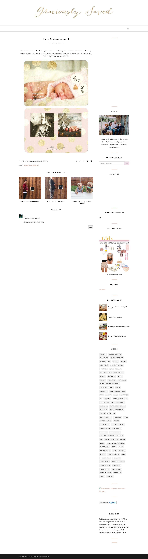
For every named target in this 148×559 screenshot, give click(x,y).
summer (116, 421)
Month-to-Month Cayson (117, 380)
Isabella (36, 165)
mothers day (104, 469)
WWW (107, 439)
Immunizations (105, 458)
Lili (25, 216)
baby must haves (106, 372)
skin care (110, 476)
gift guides (120, 402)
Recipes (102, 376)
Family (118, 387)
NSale (109, 421)
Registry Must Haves (115, 435)
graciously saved (119, 450)
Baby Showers (105, 398)
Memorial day (104, 461)
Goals (102, 443)
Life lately (111, 376)
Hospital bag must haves (116, 443)
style (126, 417)
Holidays (103, 354)
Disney (122, 439)
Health (102, 421)
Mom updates (119, 372)
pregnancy (117, 473)
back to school (105, 417)
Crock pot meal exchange (117, 336)
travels (118, 369)
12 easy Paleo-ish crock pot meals (117, 307)
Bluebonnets (117, 428)
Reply (90, 227)
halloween (117, 417)
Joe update (124, 395)
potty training (105, 473)
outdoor (114, 439)
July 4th (103, 435)
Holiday (103, 380)
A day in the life (113, 454)
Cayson (120, 376)
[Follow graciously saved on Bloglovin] (108, 503)
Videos (114, 447)
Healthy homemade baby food (118, 326)
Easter (102, 402)
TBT (101, 439)
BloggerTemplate (44, 556)
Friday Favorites (117, 358)
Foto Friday (104, 358)
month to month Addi (118, 391)
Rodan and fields (118, 461)
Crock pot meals (118, 424)
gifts (111, 369)
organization (105, 428)
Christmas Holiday (106, 387)
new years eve (116, 469)
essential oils (105, 465)
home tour (114, 406)
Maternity (116, 458)
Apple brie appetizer (115, 317)
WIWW (121, 447)
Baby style (104, 406)
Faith (115, 395)
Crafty (102, 413)
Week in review (117, 398)
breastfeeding (105, 450)
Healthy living (115, 432)
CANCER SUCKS (104, 424)
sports (102, 454)
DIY (126, 398)
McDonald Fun (105, 361)
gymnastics (116, 465)
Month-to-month (116, 365)
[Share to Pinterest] (91, 161)
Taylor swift (104, 447)
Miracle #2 (103, 391)
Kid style (110, 402)
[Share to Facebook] (83, 161)
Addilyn (108, 395)
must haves (104, 365)
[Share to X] (87, 161)
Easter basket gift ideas (114, 274)
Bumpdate (28, 165)
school (122, 406)
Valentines (111, 413)
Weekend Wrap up (115, 354)
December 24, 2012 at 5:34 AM (32, 218)
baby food (103, 409)
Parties (123, 361)
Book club (103, 432)
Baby (101, 395)
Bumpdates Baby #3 (117, 409)
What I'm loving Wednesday (109, 384)
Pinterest (102, 289)
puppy (102, 476)
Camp (123, 454)
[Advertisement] (56, 275)
